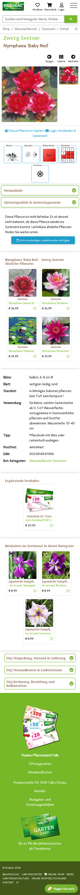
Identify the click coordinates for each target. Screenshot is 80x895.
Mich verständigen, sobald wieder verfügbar (44, 240)
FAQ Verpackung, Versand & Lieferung (36, 658)
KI (17, 882)
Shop (6, 29)
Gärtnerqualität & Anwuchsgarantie (32, 202)
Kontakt (40, 791)
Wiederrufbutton (40, 772)
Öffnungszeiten (40, 764)
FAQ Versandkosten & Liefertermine (34, 670)
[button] (37, 6)
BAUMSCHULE (11, 874)
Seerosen (48, 29)
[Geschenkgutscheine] (40, 727)
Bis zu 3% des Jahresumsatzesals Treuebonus (40, 846)
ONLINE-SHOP (55, 874)
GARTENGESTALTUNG (16, 878)
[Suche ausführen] (70, 19)
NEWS (70, 874)
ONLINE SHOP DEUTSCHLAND (49, 878)
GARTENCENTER (32, 874)
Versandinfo (13, 190)
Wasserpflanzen (26, 29)
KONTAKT (8, 882)
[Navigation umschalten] (73, 5)
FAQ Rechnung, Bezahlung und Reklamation (30, 684)
